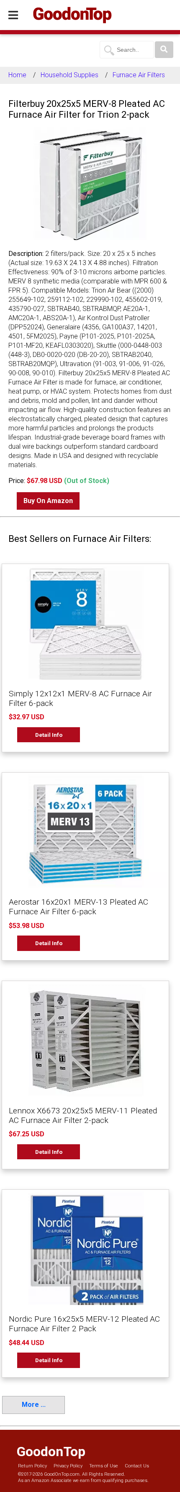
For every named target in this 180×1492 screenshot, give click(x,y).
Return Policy (32, 1466)
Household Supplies (69, 75)
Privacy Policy (68, 1466)
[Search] (164, 49)
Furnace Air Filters (139, 75)
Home (17, 75)
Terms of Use (103, 1466)
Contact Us (137, 1466)
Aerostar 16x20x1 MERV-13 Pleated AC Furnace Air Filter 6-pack (78, 906)
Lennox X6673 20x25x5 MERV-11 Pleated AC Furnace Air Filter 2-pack (83, 1115)
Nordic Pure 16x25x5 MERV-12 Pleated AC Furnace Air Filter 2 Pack (84, 1323)
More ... (34, 1405)
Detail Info (48, 734)
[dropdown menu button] (13, 15)
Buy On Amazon (48, 501)
